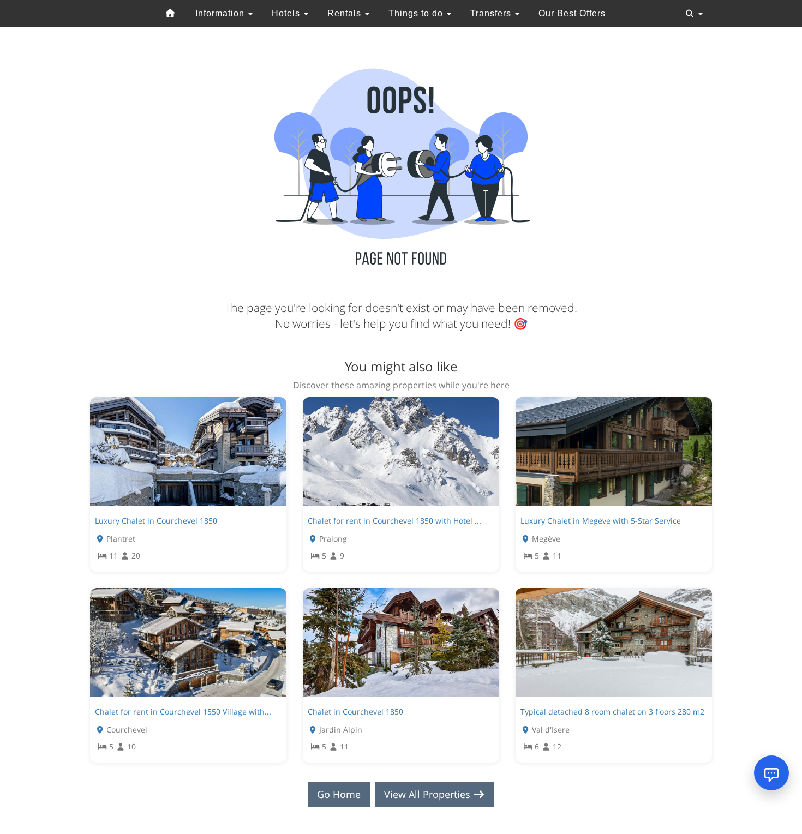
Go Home (339, 794)
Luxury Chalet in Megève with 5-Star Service (600, 520)
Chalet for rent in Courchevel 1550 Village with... (183, 711)
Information (221, 13)
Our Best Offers (572, 13)
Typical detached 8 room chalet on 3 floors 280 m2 (612, 711)
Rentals (345, 13)
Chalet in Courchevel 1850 (355, 711)
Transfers (492, 13)
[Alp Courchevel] (170, 13)
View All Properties (428, 794)
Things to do (417, 13)
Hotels (287, 13)
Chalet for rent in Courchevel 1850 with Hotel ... (394, 520)
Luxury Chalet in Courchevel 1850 (156, 520)
